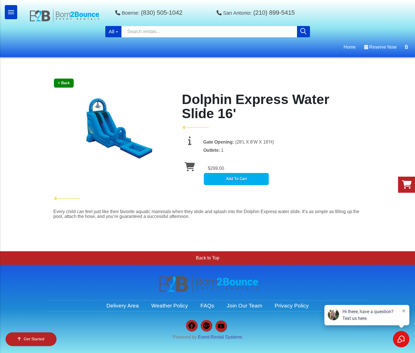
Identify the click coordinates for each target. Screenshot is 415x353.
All (111, 31)
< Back (64, 83)
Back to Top (207, 257)
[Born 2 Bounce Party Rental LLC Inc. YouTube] (221, 326)
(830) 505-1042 (161, 12)
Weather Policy (169, 306)
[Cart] (406, 47)
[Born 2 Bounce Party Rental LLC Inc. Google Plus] (206, 325)
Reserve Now (382, 47)
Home (350, 47)
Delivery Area (122, 306)
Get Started (34, 339)
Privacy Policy (292, 306)
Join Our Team (244, 306)
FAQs (207, 306)
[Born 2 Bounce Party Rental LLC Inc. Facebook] (191, 325)
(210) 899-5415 (274, 12)
